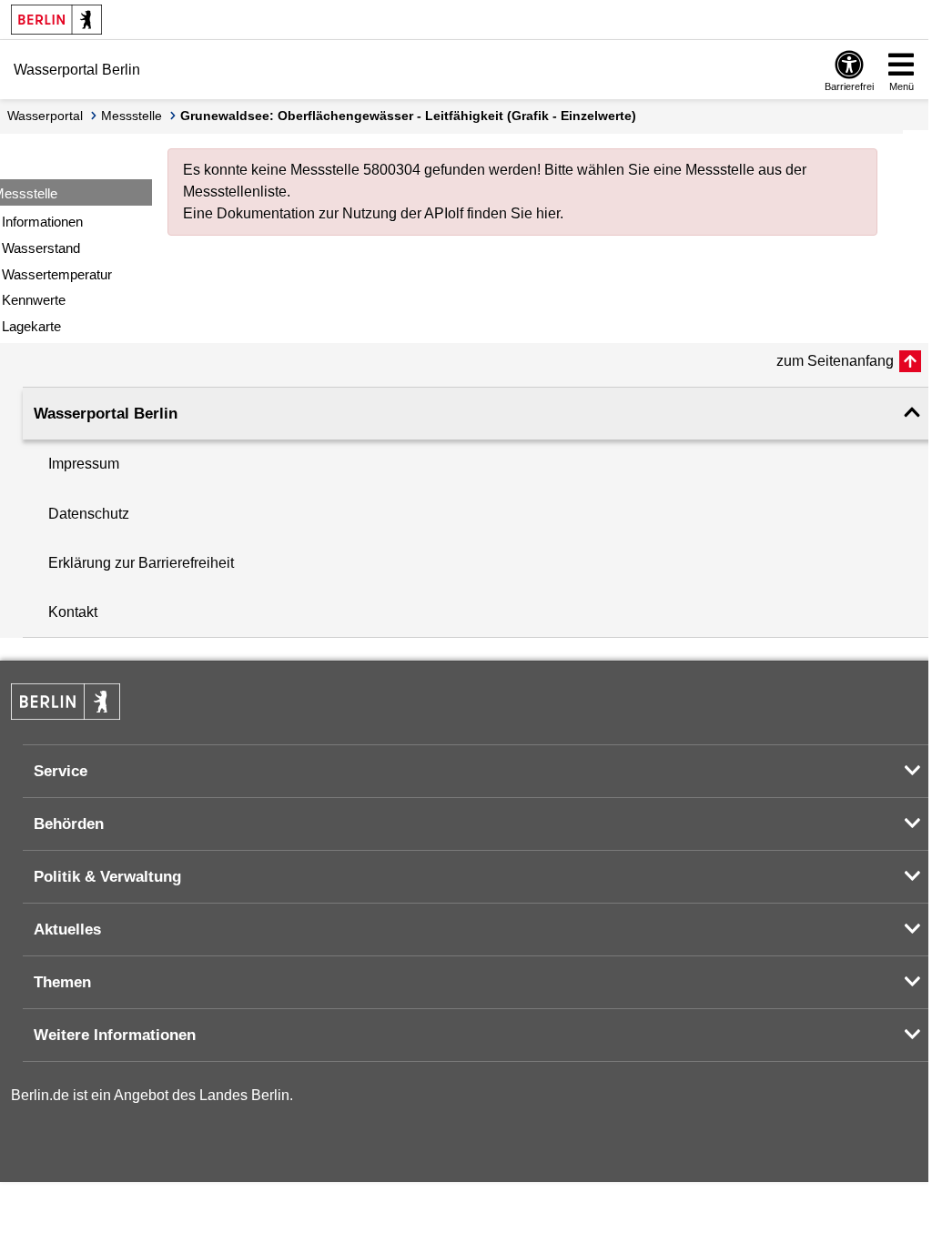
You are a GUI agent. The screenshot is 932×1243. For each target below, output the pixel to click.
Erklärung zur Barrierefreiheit (141, 563)
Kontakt (72, 612)
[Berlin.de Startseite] (56, 20)
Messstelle (131, 115)
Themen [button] (62, 982)
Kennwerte (34, 300)
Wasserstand (41, 248)
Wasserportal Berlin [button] (105, 413)
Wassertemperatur (57, 274)
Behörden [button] (69, 824)
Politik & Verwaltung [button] (107, 876)
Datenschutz (88, 513)
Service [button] (60, 771)
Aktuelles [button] (67, 929)
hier (548, 213)
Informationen (42, 221)
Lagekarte (31, 326)
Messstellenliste (235, 191)
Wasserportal (45, 115)
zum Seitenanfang (835, 361)
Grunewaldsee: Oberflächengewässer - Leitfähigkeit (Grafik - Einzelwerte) (408, 115)
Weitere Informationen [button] (115, 1035)
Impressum (83, 463)
